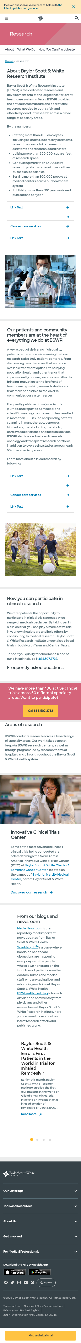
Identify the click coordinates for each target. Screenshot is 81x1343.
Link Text (16, 207)
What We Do (26, 49)
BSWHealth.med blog (32, 993)
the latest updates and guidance (33, 6)
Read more (29, 1114)
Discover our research (29, 892)
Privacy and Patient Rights (21, 1310)
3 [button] (44, 1140)
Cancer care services (25, 226)
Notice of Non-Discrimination (43, 1306)
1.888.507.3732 (47, 659)
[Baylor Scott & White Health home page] (40, 18)
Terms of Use (11, 1306)
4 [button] (50, 1140)
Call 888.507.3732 (40, 711)
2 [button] (37, 1140)
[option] (40, 1084)
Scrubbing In (27, 947)
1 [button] (31, 1139)
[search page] (77, 18)
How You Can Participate (57, 49)
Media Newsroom (29, 928)
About (9, 49)
